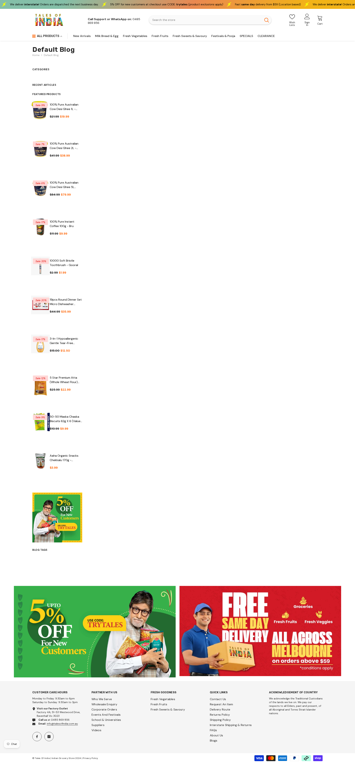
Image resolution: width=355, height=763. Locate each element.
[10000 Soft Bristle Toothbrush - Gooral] (40, 266)
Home (36, 55)
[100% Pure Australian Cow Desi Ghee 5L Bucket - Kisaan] (40, 188)
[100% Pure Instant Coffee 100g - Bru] (40, 227)
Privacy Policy (90, 758)
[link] (95, 632)
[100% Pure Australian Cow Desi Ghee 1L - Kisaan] (40, 110)
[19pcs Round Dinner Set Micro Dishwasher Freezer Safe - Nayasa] (40, 305)
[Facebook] (37, 736)
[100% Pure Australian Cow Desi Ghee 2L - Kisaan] (40, 149)
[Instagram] (49, 736)
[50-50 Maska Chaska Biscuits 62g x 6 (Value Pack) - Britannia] (40, 422)
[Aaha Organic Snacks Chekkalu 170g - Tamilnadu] (40, 461)
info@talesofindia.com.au (62, 723)
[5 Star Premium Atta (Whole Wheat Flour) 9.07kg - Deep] (40, 387)
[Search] (210, 20)
